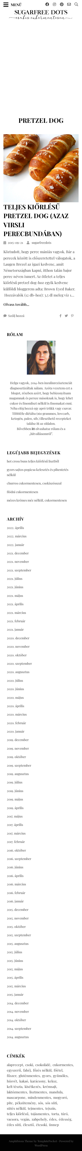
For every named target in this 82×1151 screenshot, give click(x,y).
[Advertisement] (41, 63)
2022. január (15, 545)
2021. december (18, 553)
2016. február (16, 893)
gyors (46, 1075)
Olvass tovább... (16, 304)
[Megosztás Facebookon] (60, 315)
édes (52, 1119)
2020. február (16, 723)
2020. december (18, 638)
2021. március (16, 612)
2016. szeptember (19, 859)
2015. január (15, 994)
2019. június (15, 791)
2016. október (16, 850)
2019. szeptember (19, 765)
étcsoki (41, 1124)
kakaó (23, 1081)
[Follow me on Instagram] (54, 4)
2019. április (15, 808)
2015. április (15, 977)
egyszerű (14, 1070)
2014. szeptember (19, 1028)
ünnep (54, 1124)
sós (40, 1103)
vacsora (12, 1119)
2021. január (15, 629)
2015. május (15, 969)
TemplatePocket (47, 1141)
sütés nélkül (16, 1108)
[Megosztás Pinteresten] (72, 315)
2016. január (15, 901)
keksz (52, 1081)
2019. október (16, 757)
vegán (24, 1119)
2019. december (18, 740)
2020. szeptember (19, 663)
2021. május (15, 595)
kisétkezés (33, 1086)
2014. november (18, 1011)
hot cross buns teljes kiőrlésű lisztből (33, 461)
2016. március (16, 884)
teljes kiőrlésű (17, 1113)
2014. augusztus (18, 1037)
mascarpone (16, 1097)
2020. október (17, 655)
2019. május (15, 799)
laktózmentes (17, 1092)
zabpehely (39, 1119)
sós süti (51, 1103)
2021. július (14, 578)
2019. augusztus (18, 774)
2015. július (14, 952)
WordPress (41, 1145)
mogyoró (60, 1097)
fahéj (27, 1070)
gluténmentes (29, 1075)
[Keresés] (76, 4)
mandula (55, 1092)
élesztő (28, 1124)
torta (55, 1113)
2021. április (15, 604)
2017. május (15, 816)
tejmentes (35, 1108)
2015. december (17, 909)
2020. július (15, 680)
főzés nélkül (42, 1070)
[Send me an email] (69, 4)
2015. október (16, 926)
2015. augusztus (17, 943)
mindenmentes (39, 1097)
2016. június (15, 867)
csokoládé (42, 1064)
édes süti (14, 1124)
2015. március (16, 986)
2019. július (14, 782)
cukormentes (63, 1064)
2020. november (18, 646)
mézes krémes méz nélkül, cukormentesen (37, 500)
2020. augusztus (18, 672)
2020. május (15, 697)
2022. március (16, 536)
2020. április (15, 706)
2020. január (15, 731)
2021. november (18, 561)
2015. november (18, 918)
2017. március (16, 833)
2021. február (16, 621)
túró (64, 1113)
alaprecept (15, 1064)
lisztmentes (38, 1092)
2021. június (15, 587)
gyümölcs (60, 1075)
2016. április (15, 876)
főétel (58, 1070)
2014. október (16, 1020)
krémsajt (49, 1086)
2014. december (18, 1003)
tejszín (50, 1108)
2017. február (16, 842)
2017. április (15, 824)
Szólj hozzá (16, 316)
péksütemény (25, 1103)
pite (10, 1103)
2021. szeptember (19, 570)
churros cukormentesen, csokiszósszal (34, 483)
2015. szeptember (19, 935)
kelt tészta (14, 1086)
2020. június (15, 689)
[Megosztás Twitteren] (66, 315)
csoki (29, 1064)
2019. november (18, 748)
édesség (65, 1119)
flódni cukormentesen (22, 492)
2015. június (15, 960)
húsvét (12, 1081)
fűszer (11, 1075)
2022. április (15, 528)
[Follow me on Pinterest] (61, 4)
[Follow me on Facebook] (47, 4)
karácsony (38, 1081)
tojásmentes (40, 1113)
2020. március (17, 714)
